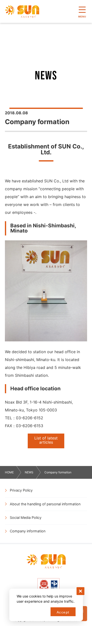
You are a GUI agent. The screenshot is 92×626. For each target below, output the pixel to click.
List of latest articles (46, 440)
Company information (27, 531)
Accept (63, 612)
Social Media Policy (25, 517)
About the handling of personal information (45, 504)
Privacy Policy (21, 490)
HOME (9, 472)
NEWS (29, 472)
